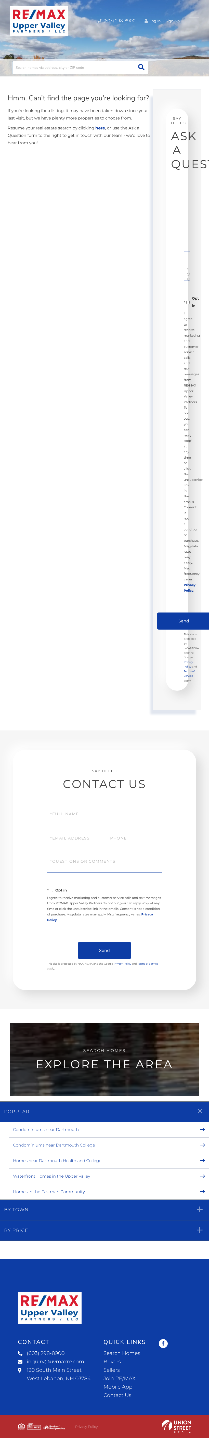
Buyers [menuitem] (112, 1362)
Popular (17, 1111)
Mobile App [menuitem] (118, 1387)
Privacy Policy (122, 963)
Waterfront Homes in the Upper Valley (51, 1176)
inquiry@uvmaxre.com (55, 1362)
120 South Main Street (59, 1374)
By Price (16, 1230)
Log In (155, 21)
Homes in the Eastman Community (49, 1192)
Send (104, 950)
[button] (141, 67)
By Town (16, 1210)
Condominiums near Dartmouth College (54, 1145)
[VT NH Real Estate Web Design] (176, 1426)
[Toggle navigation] (194, 21)
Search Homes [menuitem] (121, 1353)
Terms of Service (147, 963)
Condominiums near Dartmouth (46, 1129)
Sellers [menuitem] (111, 1370)
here (100, 128)
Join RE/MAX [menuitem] (119, 1379)
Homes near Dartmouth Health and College (57, 1161)
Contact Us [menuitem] (117, 1395)
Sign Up (172, 21)
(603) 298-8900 (119, 20)
